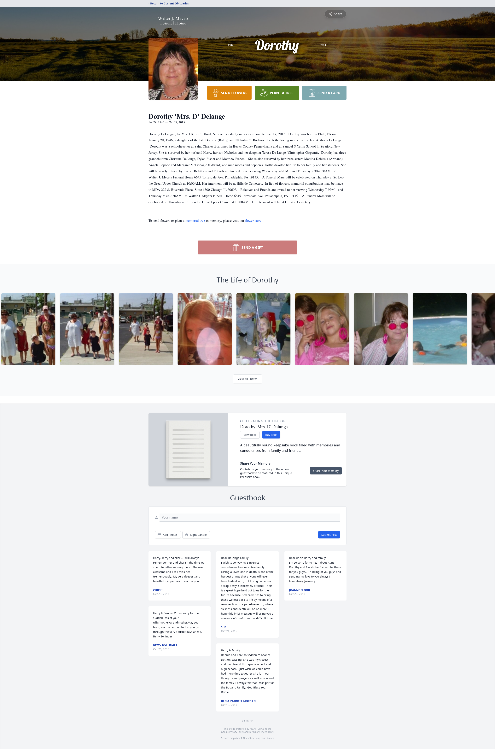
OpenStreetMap (251, 738)
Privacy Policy (236, 732)
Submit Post (329, 535)
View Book (249, 435)
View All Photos (247, 379)
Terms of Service (258, 732)
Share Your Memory (326, 471)
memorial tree (195, 220)
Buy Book (271, 435)
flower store (253, 220)
